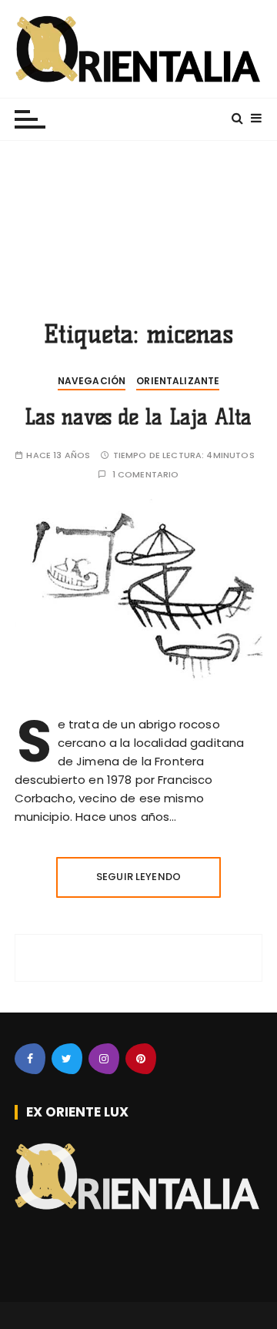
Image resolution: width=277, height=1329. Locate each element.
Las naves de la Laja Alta (138, 417)
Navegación (92, 380)
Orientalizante (177, 380)
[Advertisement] (138, 219)
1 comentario (145, 474)
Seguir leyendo (138, 876)
